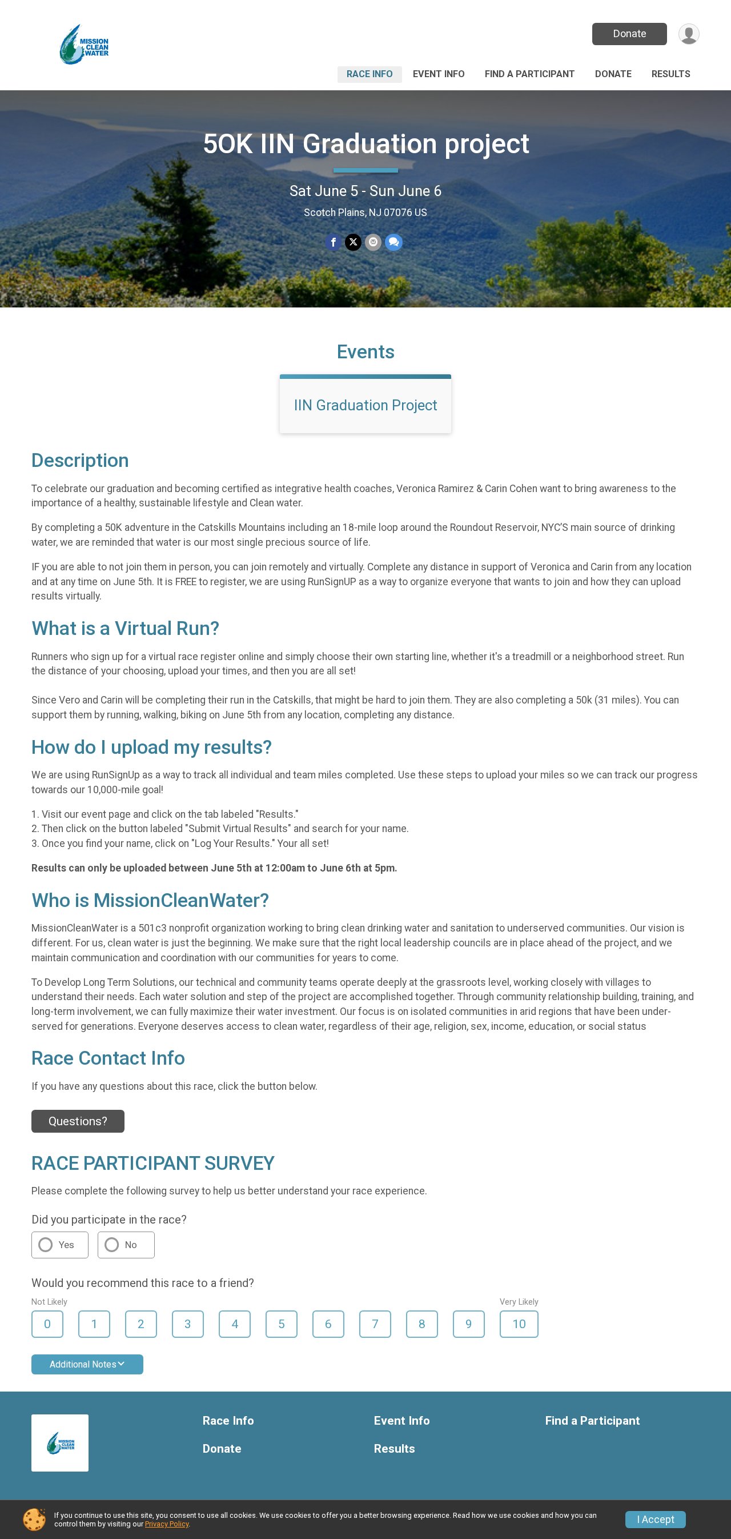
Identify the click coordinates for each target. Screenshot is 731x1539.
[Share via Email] (373, 242)
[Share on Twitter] (353, 242)
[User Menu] (689, 34)
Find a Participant (530, 74)
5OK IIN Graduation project (365, 143)
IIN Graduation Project (365, 405)
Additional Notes (83, 1364)
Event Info (439, 74)
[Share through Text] (394, 242)
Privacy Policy (166, 1524)
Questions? (78, 1121)
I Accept (655, 1519)
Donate (629, 33)
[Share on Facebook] (333, 242)
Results (671, 74)
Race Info (370, 74)
